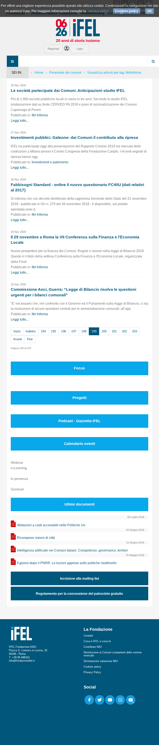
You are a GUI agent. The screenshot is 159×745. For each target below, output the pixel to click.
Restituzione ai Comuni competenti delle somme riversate (113, 654)
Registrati (53, 48)
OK (149, 11)
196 (63, 331)
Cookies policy (92, 666)
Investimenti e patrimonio (50, 162)
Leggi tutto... (20, 120)
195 (53, 331)
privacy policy (99, 11)
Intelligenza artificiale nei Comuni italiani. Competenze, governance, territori (72, 550)
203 (134, 331)
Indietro (31, 331)
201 (114, 331)
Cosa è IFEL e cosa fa (97, 641)
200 (104, 331)
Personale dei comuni (65, 72)
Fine (30, 339)
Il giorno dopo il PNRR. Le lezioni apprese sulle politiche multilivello (67, 563)
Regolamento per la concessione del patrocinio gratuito (79, 593)
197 (73, 331)
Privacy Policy (92, 672)
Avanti (17, 339)
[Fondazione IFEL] (79, 30)
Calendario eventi (79, 444)
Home (39, 72)
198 (83, 331)
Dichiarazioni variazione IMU (101, 661)
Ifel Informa (40, 115)
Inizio (16, 331)
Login (79, 48)
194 (43, 331)
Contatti (88, 635)
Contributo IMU (93, 646)
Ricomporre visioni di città (36, 538)
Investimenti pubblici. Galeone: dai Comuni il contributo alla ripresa (74, 137)
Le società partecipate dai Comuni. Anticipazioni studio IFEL (68, 90)
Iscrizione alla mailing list (79, 578)
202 (124, 331)
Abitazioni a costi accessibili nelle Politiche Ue (51, 525)
